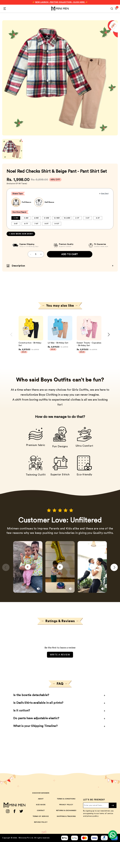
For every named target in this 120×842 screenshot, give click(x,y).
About (40, 799)
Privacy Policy (66, 804)
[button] (39, 328)
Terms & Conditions (66, 799)
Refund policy (41, 822)
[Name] (112, 805)
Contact (41, 810)
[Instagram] (8, 811)
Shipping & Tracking (66, 816)
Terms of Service (41, 816)
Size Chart (105, 193)
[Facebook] (14, 811)
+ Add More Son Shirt (21, 234)
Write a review (60, 655)
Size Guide (41, 804)
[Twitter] (21, 811)
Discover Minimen (40, 793)
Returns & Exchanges (66, 810)
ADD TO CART (69, 254)
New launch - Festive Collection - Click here (60, 2)
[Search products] (112, 8)
